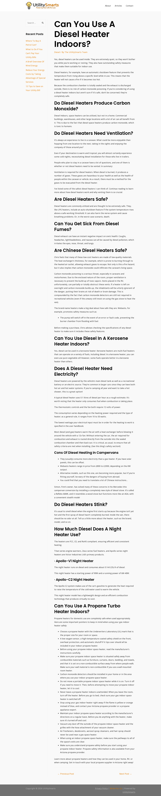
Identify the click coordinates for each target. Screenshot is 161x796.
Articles (118, 5)
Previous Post (66, 773)
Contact (129, 5)
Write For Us (116, 788)
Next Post (125, 773)
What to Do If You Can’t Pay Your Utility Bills (34, 53)
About (108, 5)
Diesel (57, 52)
